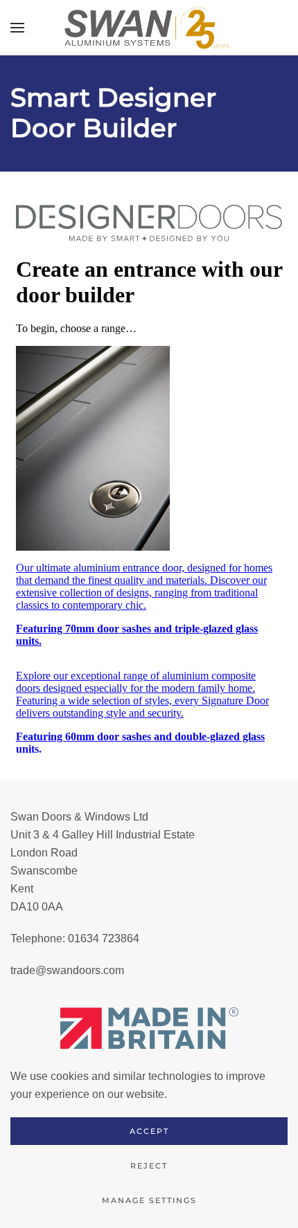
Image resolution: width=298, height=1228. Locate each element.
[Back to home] (149, 27)
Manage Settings (149, 1200)
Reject (149, 1166)
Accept (149, 1131)
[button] (17, 27)
